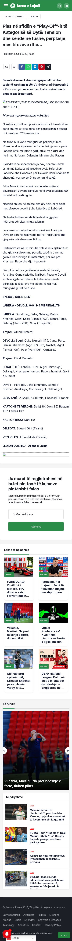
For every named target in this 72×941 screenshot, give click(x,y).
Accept (63, 935)
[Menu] (6, 6)
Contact (36, 925)
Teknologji (8, 925)
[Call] (59, 6)
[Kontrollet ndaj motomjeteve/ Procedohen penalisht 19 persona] (36, 857)
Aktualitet (28, 914)
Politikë (42, 914)
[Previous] (5, 750)
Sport (34, 16)
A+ (6, 67)
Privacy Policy (53, 925)
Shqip (15, 937)
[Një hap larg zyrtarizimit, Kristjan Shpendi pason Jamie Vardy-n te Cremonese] (18, 670)
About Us (23, 925)
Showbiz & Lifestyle (49, 920)
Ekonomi (54, 914)
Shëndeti (29, 920)
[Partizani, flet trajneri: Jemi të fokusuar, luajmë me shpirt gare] (53, 578)
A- (14, 67)
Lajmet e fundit (11, 914)
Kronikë (7, 920)
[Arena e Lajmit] (25, 5)
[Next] (67, 750)
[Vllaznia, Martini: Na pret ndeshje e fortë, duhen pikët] (18, 624)
